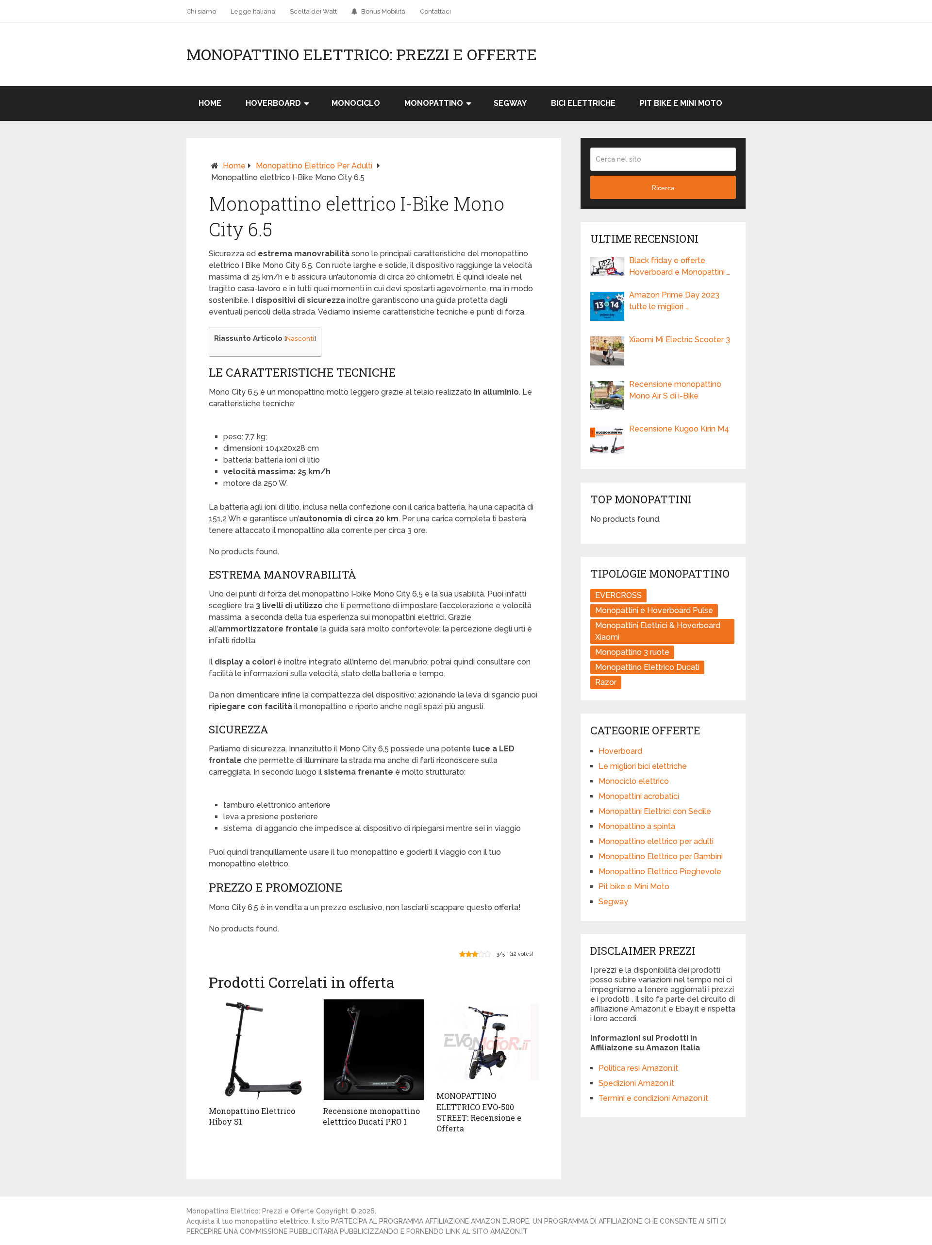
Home (210, 103)
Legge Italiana (253, 11)
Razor (605, 682)
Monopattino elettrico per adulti (314, 165)
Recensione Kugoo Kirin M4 (679, 428)
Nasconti (300, 338)
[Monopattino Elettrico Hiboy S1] (260, 1049)
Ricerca (663, 188)
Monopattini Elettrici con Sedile (655, 811)
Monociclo (356, 103)
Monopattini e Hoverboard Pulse (654, 610)
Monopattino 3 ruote (632, 652)
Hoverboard (273, 103)
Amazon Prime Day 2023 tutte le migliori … (674, 300)
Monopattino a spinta (637, 826)
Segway (510, 103)
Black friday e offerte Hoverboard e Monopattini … (679, 266)
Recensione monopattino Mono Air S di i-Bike (675, 390)
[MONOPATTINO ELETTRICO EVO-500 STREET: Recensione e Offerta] (487, 1042)
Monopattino (433, 103)
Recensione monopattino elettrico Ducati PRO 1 (371, 1116)
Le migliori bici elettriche (643, 766)
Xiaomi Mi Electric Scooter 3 (679, 339)
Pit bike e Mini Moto (681, 103)
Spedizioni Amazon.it (636, 1083)
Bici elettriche (583, 103)
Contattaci (435, 11)
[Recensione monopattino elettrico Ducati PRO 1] (374, 1049)
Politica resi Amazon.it (638, 1068)
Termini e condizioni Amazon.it (653, 1098)
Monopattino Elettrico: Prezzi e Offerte (361, 54)
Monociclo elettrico (634, 781)
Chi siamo (201, 11)
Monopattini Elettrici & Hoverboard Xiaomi (657, 631)
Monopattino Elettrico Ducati (647, 667)
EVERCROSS (618, 595)
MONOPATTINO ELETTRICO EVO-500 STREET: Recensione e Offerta (478, 1112)
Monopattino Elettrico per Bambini (661, 856)
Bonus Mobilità (382, 11)
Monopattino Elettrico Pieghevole (660, 871)
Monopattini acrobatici (639, 796)
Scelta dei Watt (313, 11)
